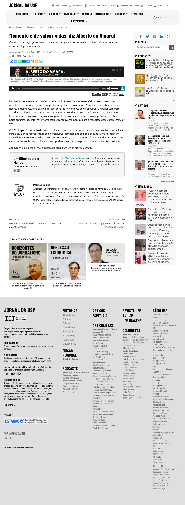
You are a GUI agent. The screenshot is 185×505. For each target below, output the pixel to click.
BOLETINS (157, 466)
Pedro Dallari (128, 392)
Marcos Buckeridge (100, 409)
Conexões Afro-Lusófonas (163, 347)
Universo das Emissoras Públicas (162, 444)
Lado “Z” (156, 383)
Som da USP (157, 435)
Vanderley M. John (100, 428)
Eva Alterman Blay (99, 357)
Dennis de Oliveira (99, 346)
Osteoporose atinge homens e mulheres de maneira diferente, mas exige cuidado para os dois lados (161, 230)
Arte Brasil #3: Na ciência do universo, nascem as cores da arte (160, 91)
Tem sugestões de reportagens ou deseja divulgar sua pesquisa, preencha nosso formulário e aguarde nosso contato (26, 334)
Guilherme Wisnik (130, 356)
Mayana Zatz (128, 384)
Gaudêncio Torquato (100, 365)
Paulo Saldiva (128, 389)
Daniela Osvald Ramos (101, 337)
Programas (157, 317)
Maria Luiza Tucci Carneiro (103, 412)
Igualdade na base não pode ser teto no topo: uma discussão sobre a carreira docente (160, 165)
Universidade (77, 21)
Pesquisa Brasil (158, 416)
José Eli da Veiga (130, 365)
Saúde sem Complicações (163, 432)
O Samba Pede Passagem (163, 399)
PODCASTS (70, 368)
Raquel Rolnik (128, 395)
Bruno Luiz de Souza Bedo (133, 337)
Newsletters (10, 354)
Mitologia (156, 394)
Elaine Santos (98, 348)
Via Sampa (156, 457)
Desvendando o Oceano (72, 381)
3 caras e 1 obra (159, 320)
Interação (156, 380)
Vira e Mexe (157, 459)
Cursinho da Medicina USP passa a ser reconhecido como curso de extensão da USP (160, 214)
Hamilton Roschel (99, 373)
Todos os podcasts (166, 100)
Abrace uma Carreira (160, 323)
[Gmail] (32, 61)
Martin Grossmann (130, 381)
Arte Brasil (156, 336)
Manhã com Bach (159, 388)
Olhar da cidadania (160, 407)
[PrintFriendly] (40, 61)
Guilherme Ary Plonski (101, 371)
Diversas (156, 366)
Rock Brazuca (158, 429)
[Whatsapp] (20, 61)
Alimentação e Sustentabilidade (76, 372)
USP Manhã (157, 454)
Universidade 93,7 (159, 441)
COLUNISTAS (131, 330)
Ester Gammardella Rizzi (102, 354)
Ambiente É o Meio (160, 333)
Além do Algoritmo (160, 331)
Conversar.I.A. (158, 355)
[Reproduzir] (13, 88)
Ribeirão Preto (70, 359)
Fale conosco (11, 342)
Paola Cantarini (98, 420)
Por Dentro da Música (161, 418)
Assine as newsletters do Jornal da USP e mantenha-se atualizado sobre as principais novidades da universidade (27, 359)
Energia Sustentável (71, 383)
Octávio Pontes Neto (131, 387)
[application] (65, 88)
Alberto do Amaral (20, 52)
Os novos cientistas (160, 410)
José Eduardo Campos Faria (104, 393)
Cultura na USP (158, 358)
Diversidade (70, 13)
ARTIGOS (98, 310)
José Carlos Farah (130, 362)
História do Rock (159, 377)
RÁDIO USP (160, 310)
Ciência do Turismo (70, 375)
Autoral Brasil (158, 339)
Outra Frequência (159, 413)
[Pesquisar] (171, 47)
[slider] (115, 88)
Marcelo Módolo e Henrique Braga (103, 405)
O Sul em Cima (158, 402)
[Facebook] (11, 61)
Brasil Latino (157, 344)
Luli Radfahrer (128, 370)
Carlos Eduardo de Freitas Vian (135, 340)
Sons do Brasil (158, 438)
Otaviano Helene (99, 417)
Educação (87, 13)
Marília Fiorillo (128, 376)
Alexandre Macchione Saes (103, 332)
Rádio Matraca (158, 424)
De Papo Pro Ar (158, 361)
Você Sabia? (157, 462)
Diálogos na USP (159, 363)
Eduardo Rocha (129, 345)
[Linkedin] (24, 61)
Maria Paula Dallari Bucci (102, 414)
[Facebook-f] (140, 36)
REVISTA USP (132, 310)
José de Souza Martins (102, 390)
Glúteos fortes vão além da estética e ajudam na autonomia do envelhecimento (160, 257)
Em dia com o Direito (161, 374)
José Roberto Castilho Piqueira (105, 395)
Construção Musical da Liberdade (162, 351)
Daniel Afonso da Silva (101, 335)
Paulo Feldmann (99, 423)
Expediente (10, 404)
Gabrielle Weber (98, 362)
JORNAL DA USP (23, 5)
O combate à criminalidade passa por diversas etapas (67, 284)
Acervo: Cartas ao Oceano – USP (164, 326)
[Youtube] (154, 36)
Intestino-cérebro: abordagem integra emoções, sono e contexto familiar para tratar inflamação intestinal (154, 197)
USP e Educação (69, 392)
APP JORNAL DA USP (15, 433)
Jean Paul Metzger (100, 382)
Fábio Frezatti (98, 359)
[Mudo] (108, 88)
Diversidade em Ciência (162, 369)
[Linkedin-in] (161, 36)
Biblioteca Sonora (159, 342)
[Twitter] (15, 61)
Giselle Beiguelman (130, 351)
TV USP (128, 315)
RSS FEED (9, 438)
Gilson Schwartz (129, 348)
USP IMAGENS (132, 320)
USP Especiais (158, 451)
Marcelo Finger (129, 373)
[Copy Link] (36, 61)
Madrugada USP (159, 385)
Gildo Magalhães (99, 368)
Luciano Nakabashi (130, 367)
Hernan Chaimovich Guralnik (104, 376)
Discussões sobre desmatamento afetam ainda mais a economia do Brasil (105, 267)
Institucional (102, 13)
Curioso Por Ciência (71, 378)
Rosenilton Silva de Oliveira (103, 425)
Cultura (53, 13)
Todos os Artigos (167, 181)
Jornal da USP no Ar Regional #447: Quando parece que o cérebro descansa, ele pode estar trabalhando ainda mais (160, 64)
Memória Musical (159, 391)
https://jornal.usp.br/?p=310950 (59, 52)
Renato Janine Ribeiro (132, 398)
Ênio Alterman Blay (100, 351)
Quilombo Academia (160, 421)
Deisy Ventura (98, 343)
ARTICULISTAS (102, 325)
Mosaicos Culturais (160, 396)
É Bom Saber (157, 372)
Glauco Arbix (128, 354)
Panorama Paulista (70, 386)
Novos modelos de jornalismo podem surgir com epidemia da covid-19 (28, 285)
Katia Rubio (97, 398)
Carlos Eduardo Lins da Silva (134, 343)
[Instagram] (168, 36)
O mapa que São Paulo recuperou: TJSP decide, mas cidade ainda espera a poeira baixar (161, 114)
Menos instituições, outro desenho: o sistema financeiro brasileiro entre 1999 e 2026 (159, 140)
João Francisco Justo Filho (103, 387)
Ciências (39, 13)
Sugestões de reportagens (18, 328)
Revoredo (156, 427)
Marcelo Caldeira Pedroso (103, 401)
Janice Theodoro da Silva (102, 379)
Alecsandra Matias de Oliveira (104, 329)
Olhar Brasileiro (158, 405)
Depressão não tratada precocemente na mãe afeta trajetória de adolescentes (160, 244)
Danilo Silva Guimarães (101, 340)
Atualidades (22, 13)
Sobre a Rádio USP (160, 314)
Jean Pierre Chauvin (100, 384)
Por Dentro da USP (70, 389)
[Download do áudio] (123, 88)
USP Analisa (157, 448)
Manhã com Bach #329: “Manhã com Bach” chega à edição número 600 (159, 78)
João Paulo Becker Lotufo (134, 359)
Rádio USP (120, 13)
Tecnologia (137, 13)
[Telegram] (28, 61)
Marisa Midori (128, 378)
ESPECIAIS (99, 315)
